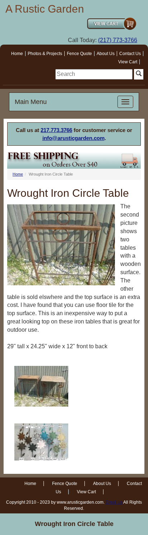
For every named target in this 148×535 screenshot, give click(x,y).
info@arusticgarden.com (73, 138)
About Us (106, 53)
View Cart (127, 61)
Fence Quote (79, 53)
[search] (94, 74)
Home (17, 53)
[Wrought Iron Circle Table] (41, 386)
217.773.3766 (56, 130)
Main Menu (31, 101)
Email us (114, 502)
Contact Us (130, 53)
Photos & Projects (45, 53)
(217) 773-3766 (117, 40)
